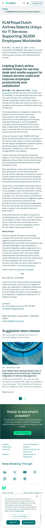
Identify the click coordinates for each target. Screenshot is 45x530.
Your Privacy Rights (20, 516)
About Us (6, 449)
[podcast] (24, 478)
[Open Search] (24, 3)
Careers (5, 454)
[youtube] (24, 472)
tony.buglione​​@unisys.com (13, 308)
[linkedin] (4, 472)
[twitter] (14, 472)
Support (26, 447)
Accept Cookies (28, 522)
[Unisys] (4, 488)
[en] (28, 3)
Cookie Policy (19, 511)
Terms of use (7, 493)
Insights (5, 444)
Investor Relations (31, 444)
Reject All (13, 522)
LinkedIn (30, 269)
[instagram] (4, 478)
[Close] (36, 496)
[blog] (14, 478)
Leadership (7, 447)
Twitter (19, 269)
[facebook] (34, 472)
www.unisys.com (28, 265)
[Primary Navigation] (3, 3)
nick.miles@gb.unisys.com (13, 321)
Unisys (5, 9)
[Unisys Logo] (10, 3)
